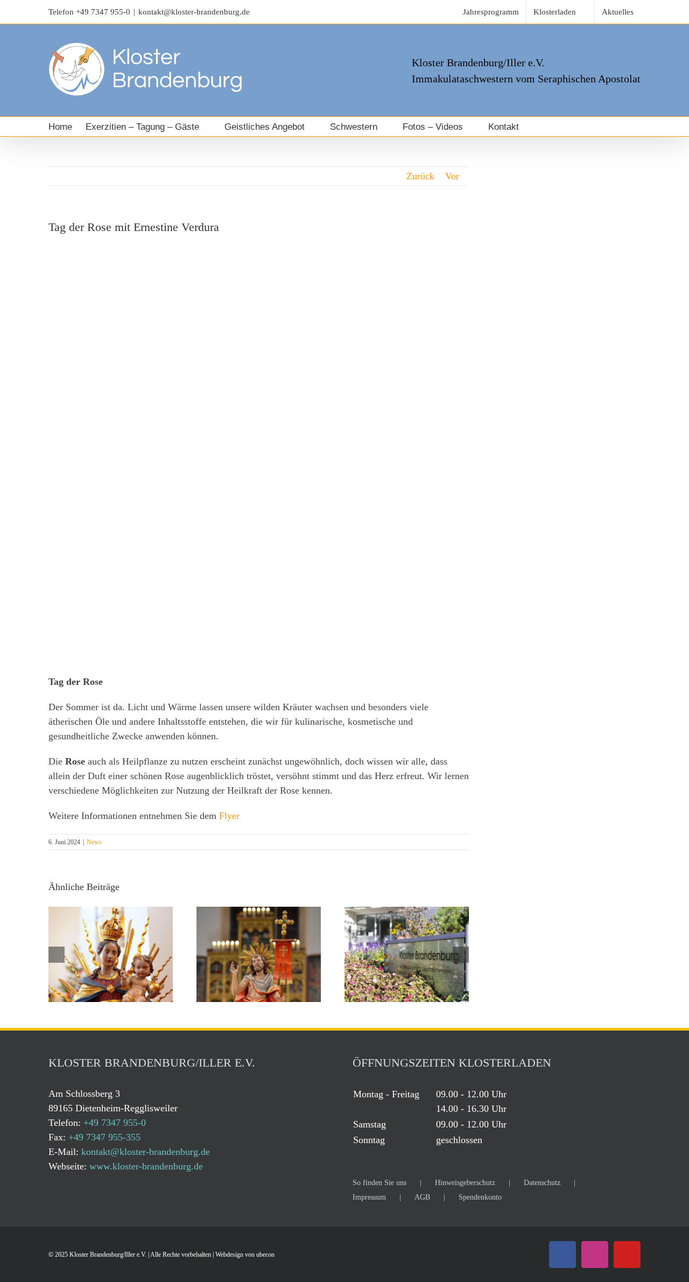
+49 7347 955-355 (104, 1137)
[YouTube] (627, 1254)
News (94, 842)
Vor (452, 176)
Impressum (369, 1197)
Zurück (420, 176)
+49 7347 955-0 (103, 12)
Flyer (229, 815)
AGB (422, 1197)
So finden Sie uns (379, 1183)
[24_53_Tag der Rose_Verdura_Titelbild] (258, 451)
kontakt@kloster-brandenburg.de (194, 12)
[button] (547, 126)
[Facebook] (562, 1254)
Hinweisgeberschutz (465, 1183)
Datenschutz (542, 1183)
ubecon (265, 1254)
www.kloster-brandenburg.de (146, 1166)
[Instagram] (594, 1254)
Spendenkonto (480, 1197)
